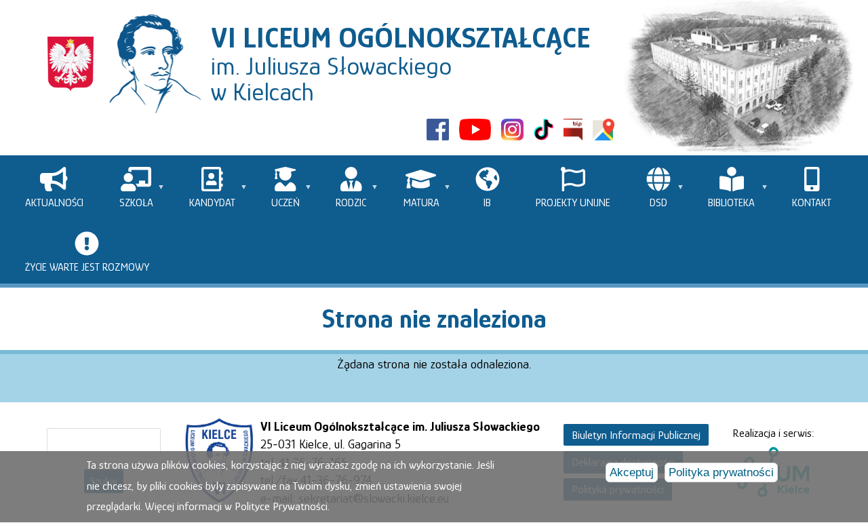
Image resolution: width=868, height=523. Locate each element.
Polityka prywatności (721, 473)
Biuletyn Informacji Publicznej (636, 434)
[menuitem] (54, 187)
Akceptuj (632, 473)
